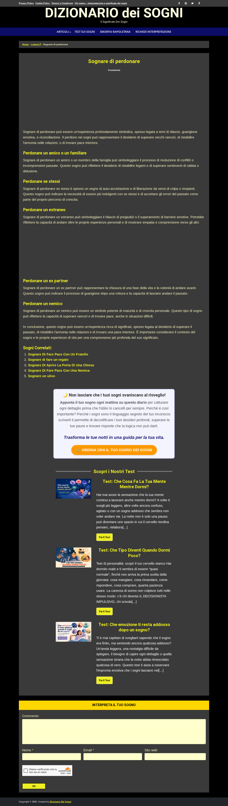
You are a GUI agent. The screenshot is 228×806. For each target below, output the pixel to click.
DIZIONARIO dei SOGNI (114, 14)
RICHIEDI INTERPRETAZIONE (153, 32)
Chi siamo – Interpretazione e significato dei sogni (101, 3)
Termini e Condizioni (62, 3)
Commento (30, 716)
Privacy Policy (26, 3)
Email (88, 750)
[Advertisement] (114, 100)
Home (25, 44)
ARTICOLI (63, 32)
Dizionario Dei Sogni (60, 801)
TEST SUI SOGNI (85, 32)
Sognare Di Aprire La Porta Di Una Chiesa (61, 365)
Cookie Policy (42, 3)
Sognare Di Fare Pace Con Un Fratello (58, 354)
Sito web (151, 750)
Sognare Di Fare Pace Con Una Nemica (59, 370)
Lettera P (36, 44)
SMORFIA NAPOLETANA (115, 32)
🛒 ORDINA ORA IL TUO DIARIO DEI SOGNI (114, 450)
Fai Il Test (104, 537)
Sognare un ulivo (41, 376)
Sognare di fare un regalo (48, 359)
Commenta (114, 70)
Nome (27, 750)
